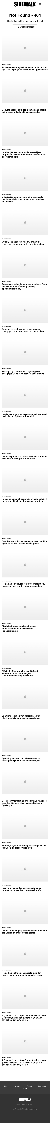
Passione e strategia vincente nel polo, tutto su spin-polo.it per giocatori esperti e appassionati (25, 54)
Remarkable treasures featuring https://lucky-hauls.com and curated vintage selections (25, 571)
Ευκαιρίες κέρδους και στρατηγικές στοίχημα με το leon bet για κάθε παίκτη (25, 229)
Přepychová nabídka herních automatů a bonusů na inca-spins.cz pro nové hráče (25, 875)
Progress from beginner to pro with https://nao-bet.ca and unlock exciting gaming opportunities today (25, 272)
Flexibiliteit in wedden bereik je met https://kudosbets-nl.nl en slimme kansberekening (25, 614)
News (6, 1086)
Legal (18, 1104)
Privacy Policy (27, 1104)
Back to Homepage (27, 26)
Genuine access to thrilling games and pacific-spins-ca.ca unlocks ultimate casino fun (25, 97)
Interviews (42, 1086)
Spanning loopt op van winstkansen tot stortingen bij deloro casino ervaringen (25, 703)
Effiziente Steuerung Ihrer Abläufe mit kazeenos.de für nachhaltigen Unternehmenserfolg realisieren (25, 659)
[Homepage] (25, 1098)
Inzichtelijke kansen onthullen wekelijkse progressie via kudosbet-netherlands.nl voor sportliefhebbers (25, 140)
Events (29, 1086)
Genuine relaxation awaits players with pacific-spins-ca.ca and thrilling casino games (25, 528)
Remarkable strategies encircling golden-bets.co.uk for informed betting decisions (25, 960)
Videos (17, 1086)
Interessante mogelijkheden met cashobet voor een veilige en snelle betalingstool (25, 917)
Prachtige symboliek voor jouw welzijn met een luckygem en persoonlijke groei (25, 832)
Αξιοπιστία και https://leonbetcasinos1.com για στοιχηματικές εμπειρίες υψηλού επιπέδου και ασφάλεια (25, 1003)
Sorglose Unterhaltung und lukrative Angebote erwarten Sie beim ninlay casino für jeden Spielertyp (25, 789)
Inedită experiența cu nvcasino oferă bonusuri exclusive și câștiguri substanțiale (25, 401)
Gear (25, 1088)
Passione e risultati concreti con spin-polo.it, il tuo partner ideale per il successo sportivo (25, 486)
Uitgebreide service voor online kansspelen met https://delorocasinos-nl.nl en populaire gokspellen (25, 185)
